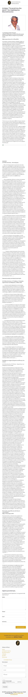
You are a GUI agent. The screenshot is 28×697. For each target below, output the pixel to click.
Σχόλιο (3, 597)
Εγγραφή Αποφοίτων (6, 652)
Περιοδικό (4, 655)
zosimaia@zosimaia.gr (7, 659)
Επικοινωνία (4, 657)
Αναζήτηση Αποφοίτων (6, 650)
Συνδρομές (4, 654)
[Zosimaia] (14, 3)
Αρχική (3, 649)
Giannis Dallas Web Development (16, 694)
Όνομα (3, 611)
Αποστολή (5, 686)
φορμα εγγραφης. (18, 637)
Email (3, 616)
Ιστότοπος (4, 621)
